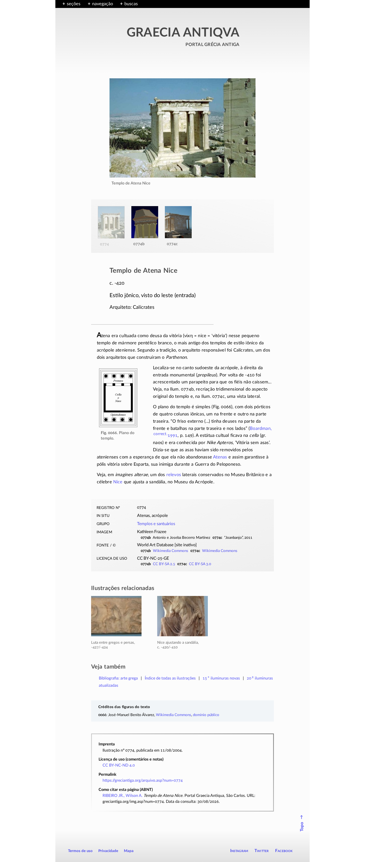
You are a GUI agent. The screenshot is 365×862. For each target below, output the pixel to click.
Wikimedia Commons (170, 551)
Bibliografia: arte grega (118, 678)
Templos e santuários (156, 524)
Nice (118, 482)
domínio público (206, 715)
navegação (102, 4)
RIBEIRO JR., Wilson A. (123, 796)
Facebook (284, 851)
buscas (131, 4)
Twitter (262, 851)
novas (221, 678)
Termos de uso (80, 851)
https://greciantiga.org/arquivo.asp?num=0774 (143, 780)
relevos (173, 475)
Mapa (129, 851)
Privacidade (108, 851)
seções (73, 4)
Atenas (220, 457)
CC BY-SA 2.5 (164, 564)
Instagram (239, 851)
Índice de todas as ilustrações (170, 678)
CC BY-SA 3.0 (200, 564)
